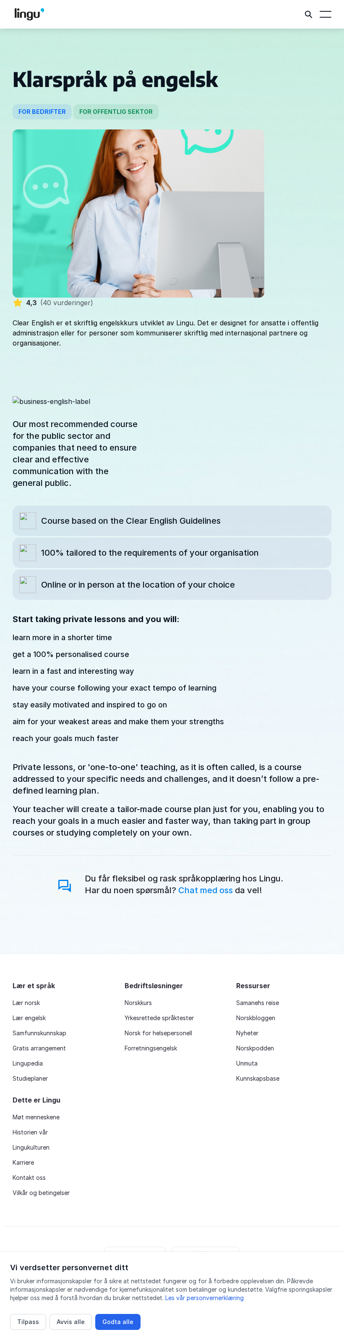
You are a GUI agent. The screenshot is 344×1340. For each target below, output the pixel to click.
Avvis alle (71, 1321)
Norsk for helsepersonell (158, 1033)
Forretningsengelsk (151, 1048)
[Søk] (309, 14)
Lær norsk (26, 1002)
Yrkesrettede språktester (159, 1017)
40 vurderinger (67, 302)
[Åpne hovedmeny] (325, 14)
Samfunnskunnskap (39, 1033)
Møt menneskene (36, 1117)
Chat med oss (205, 890)
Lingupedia (28, 1063)
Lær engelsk (29, 1017)
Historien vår (30, 1132)
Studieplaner (30, 1078)
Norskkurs (138, 1002)
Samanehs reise (257, 1002)
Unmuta (247, 1063)
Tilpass (28, 1321)
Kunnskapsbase (257, 1078)
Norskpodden (255, 1048)
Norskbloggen (255, 1017)
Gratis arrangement (39, 1048)
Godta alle (117, 1321)
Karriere (23, 1162)
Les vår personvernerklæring (204, 1297)
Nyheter (247, 1033)
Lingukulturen (31, 1147)
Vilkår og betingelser (41, 1192)
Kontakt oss (29, 1177)
